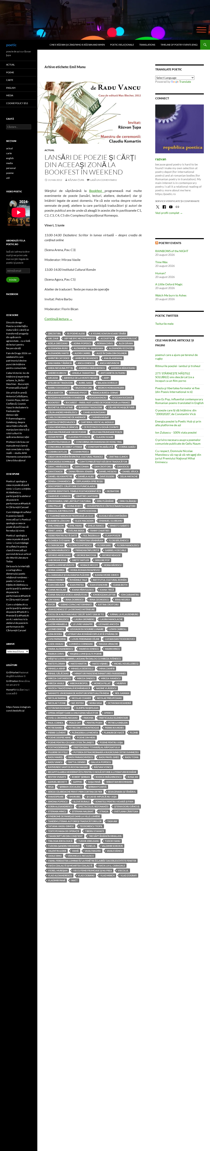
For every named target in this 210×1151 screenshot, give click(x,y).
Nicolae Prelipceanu (109, 698)
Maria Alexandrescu (60, 648)
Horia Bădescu (113, 565)
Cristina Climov (118, 456)
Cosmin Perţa (81, 451)
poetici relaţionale (122, 44)
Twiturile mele (164, 323)
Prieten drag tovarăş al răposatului (96, 747)
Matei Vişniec (100, 663)
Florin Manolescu (128, 545)
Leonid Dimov (56, 629)
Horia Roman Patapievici (85, 570)
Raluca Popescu (101, 762)
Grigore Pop (102, 560)
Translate (185, 81)
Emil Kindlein (56, 525)
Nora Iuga (95, 703)
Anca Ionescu (86, 363)
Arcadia (53, 377)
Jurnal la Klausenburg (124, 614)
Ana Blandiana (113, 358)
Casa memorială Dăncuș (63, 427)
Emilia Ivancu (96, 525)
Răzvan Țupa (76, 179)
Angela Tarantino (83, 373)
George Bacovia (86, 555)
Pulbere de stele (58, 752)
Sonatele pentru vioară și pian (114, 801)
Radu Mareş (55, 757)
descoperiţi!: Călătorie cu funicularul (72, 486)
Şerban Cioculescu (70, 786)
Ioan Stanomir (98, 584)
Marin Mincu (112, 648)
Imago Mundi (56, 579)
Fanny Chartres (100, 530)
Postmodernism (58, 747)
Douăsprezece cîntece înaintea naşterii (111, 506)
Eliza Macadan (84, 520)
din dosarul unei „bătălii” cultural (69, 501)
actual (49, 150)
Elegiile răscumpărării (113, 515)
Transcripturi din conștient (65, 836)
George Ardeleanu (59, 555)
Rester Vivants (57, 777)
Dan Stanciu (55, 471)
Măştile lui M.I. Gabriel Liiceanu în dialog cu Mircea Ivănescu (84, 658)
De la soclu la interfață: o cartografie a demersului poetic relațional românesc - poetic (18, 574)
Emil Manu (76, 525)
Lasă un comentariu (103, 179)
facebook (12, 294)
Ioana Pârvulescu (83, 589)
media (9, 95)
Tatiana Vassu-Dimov (61, 826)
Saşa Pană (94, 781)
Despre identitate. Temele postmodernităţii (74, 491)
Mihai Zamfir (107, 668)
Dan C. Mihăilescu (58, 466)
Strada (103, 811)
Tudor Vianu (112, 841)
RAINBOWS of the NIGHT (171, 251)
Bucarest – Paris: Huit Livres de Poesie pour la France (98, 402)
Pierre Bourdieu (114, 727)
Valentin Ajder (57, 850)
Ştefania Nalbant (83, 811)
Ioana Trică (107, 589)
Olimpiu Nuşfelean (87, 708)
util (8, 177)
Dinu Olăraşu (128, 501)
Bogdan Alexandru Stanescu (65, 397)
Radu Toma (132, 757)
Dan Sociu (123, 466)
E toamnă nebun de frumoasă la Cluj (70, 515)
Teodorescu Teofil (91, 826)
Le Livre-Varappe (83, 624)
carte (9, 80)
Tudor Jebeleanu (88, 841)
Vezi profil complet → (169, 213)
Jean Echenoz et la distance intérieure (71, 609)
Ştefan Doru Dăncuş (126, 806)
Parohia (88, 717)
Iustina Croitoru (108, 604)
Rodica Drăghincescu (109, 777)
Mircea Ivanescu (111, 678)
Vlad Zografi (128, 875)
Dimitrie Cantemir (87, 496)
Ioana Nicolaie (57, 589)
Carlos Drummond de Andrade (67, 417)
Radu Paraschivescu (80, 757)
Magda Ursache (108, 644)
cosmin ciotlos (57, 451)
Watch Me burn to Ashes (170, 295)
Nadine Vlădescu (106, 688)
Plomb (134, 732)
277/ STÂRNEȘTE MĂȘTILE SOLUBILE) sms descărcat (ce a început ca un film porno (174, 377)
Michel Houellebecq (126, 663)
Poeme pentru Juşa (111, 742)
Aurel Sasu (85, 382)
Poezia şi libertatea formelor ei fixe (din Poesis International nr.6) (177, 390)
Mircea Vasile (56, 683)
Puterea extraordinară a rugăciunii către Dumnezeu (106, 752)
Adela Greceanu (58, 343)
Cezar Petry (55, 437)
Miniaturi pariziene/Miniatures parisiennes (100, 673)
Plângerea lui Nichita (85, 732)
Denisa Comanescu (59, 481)
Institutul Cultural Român (110, 579)
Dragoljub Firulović (61, 511)
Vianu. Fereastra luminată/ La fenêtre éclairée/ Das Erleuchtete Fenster (92, 860)
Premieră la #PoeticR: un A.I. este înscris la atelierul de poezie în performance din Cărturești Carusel (17, 623)
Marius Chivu (56, 653)
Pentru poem (94, 722)
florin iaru (104, 545)
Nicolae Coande (81, 698)
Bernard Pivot (78, 392)
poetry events (170, 243)
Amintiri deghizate (86, 358)
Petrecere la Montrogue (83, 727)
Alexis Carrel (82, 353)
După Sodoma (87, 511)
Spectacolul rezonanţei (93, 806)
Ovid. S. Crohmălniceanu (63, 717)
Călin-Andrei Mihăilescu (62, 412)
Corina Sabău (127, 446)
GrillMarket (12, 672)
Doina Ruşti (74, 506)
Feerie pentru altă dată (62, 535)
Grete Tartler (80, 560)
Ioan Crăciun (56, 584)
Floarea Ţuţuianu (59, 540)
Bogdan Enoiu (97, 397)
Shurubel (75, 796)
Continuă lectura (58, 319)
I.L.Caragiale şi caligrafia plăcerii (68, 575)
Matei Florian (56, 663)
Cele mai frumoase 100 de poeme (67, 432)
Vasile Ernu (55, 855)
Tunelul (91, 846)
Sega (51, 786)
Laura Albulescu (58, 619)
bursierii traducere (90, 407)
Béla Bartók (55, 392)
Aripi (106, 377)
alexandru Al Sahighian (88, 348)
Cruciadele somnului (61, 461)
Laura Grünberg (84, 619)
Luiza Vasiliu (55, 644)
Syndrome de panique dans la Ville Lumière (74, 816)
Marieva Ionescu (89, 648)
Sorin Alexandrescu (60, 806)
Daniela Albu (86, 476)
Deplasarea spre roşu (89, 481)
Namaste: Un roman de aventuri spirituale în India (78, 693)
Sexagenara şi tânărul (122, 791)
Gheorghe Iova (57, 560)
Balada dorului (107, 382)
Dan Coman (82, 466)
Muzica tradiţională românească (69, 688)
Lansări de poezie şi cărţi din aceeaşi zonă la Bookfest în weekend (90, 164)
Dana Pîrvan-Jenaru (80, 471)
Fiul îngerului (91, 535)
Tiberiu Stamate (94, 831)
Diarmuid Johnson (59, 496)
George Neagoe (111, 555)
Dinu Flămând (105, 501)
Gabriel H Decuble (115, 550)
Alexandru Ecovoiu (121, 348)
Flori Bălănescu (119, 540)
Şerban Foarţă (97, 786)
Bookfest (97, 191)
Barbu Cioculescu (59, 387)
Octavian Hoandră (119, 703)
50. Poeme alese (76, 333)
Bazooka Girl (83, 387)
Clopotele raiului (59, 442)
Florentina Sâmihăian (89, 540)
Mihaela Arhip (56, 668)
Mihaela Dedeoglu (82, 668)
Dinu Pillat (54, 506)
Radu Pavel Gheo (109, 757)
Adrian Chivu (105, 343)
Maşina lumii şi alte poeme (86, 653)
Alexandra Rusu (58, 348)
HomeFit (11, 689)
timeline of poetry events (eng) (179, 44)
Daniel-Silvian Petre (60, 476)
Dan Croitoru (102, 466)
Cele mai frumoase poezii (107, 432)
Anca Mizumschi (109, 363)
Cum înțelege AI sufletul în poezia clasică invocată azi (18, 516)
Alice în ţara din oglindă (111, 353)
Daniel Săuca (130, 471)
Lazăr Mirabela (57, 624)
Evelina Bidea (76, 530)
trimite (12, 279)
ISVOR (51, 604)
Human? (160, 273)
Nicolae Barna (57, 698)
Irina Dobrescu (74, 599)
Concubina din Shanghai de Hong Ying (99, 442)
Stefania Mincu (57, 811)
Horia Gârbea (56, 570)
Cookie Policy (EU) (17, 103)
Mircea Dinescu (86, 678)
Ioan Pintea (77, 584)
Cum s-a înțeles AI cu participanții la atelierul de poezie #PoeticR (18, 608)
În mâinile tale (78, 579)
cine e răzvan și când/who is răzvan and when (77, 44)
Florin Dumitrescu (80, 545)
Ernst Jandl (55, 530)
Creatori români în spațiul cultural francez (75, 456)
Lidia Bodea (55, 634)
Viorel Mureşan (57, 870)
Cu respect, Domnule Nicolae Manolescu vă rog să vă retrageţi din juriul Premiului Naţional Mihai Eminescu (178, 456)
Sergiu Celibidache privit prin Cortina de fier (75, 791)
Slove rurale (81, 801)
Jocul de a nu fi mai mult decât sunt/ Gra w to (76, 614)
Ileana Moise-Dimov (107, 575)
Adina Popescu (82, 343)
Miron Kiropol (79, 683)
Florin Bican (55, 545)
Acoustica (106, 338)
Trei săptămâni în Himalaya (105, 836)
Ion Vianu (54, 599)
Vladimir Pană (56, 880)
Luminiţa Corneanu (81, 644)
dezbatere (113, 491)
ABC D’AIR (53, 338)
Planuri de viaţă (114, 732)
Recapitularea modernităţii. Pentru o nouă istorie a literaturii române (92, 772)
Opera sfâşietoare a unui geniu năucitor (73, 712)
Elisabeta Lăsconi (59, 520)
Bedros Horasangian (111, 387)
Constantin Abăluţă (100, 446)
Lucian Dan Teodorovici (120, 639)
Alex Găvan (126, 343)
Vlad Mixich (107, 875)
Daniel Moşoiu (108, 471)
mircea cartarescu (59, 678)
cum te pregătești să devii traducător (103, 461)
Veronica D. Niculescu (80, 855)
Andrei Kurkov (57, 373)
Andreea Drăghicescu (92, 368)
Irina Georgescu (99, 599)
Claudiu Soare (104, 437)
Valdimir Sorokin (112, 846)
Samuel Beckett (57, 781)
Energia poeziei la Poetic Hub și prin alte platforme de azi (178, 423)
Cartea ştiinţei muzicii (61, 422)
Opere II (108, 712)
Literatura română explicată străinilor (93, 634)
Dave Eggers (107, 476)
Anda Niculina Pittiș (60, 368)
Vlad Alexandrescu (60, 875)
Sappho (77, 781)
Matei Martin (79, 663)
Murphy (121, 683)
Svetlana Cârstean (126, 811)
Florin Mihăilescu (59, 550)
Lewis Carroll (118, 629)
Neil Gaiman (122, 693)
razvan (160, 159)
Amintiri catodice (59, 358)
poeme (10, 72)
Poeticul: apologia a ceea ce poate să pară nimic (17, 485)
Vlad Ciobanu (86, 875)
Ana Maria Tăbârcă (60, 363)
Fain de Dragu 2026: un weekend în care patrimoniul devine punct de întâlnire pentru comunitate (18, 361)
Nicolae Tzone (57, 703)
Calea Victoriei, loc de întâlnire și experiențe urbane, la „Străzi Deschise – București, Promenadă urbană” (17, 380)
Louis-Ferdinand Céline (85, 639)
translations (147, 44)
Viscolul (123, 870)
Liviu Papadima (57, 639)
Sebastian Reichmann (119, 781)
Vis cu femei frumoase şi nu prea (92, 870)
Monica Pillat (102, 683)
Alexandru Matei (58, 353)
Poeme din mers (86, 737)
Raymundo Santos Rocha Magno (68, 767)
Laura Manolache (111, 619)
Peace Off (75, 722)
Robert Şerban (81, 777)
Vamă (75, 850)
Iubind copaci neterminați (76, 604)
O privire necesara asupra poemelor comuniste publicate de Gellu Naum (178, 441)
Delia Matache (129, 476)
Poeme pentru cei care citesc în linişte (71, 742)
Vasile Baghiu (92, 850)
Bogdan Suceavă (122, 397)
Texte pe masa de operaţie (63, 831)
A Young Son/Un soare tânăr (108, 333)
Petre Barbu (55, 727)
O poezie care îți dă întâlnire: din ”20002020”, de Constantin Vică (175, 412)
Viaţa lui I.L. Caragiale (111, 865)
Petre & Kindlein (118, 722)
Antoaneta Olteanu (112, 373)
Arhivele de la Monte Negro (81, 377)
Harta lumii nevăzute (61, 565)
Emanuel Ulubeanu (110, 520)
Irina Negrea (122, 599)
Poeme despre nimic (59, 737)
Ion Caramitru (130, 594)
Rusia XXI (133, 777)
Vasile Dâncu (114, 850)
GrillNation (12, 681)
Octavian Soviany (59, 708)
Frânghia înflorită (87, 550)
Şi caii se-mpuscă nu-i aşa (102, 796)
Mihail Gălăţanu (58, 673)
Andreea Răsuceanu (123, 368)
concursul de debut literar (65, 446)
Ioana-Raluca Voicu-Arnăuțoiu (67, 594)
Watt (74, 880)
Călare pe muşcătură (121, 407)
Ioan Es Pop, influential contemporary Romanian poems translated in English (179, 401)
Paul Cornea (55, 722)
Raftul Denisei (77, 762)
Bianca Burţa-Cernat (106, 392)
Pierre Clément (57, 732)
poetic (11, 44)
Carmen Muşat (100, 417)
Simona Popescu (58, 801)
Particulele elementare (113, 717)
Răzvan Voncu (103, 767)
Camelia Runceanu (94, 412)
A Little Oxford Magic (169, 284)
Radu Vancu (55, 762)
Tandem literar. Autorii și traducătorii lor (75, 821)
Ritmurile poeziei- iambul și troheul (177, 366)
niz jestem (77, 703)
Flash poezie (112, 535)
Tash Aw (112, 821)
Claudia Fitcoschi (79, 437)
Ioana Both (120, 584)
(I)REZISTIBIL (54, 333)
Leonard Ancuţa (108, 624)
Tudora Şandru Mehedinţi (64, 846)
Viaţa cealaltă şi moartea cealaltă (70, 865)
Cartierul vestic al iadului (97, 422)
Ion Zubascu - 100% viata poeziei (176, 432)
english (10, 87)
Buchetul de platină (60, 407)
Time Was (161, 262)
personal (11, 168)
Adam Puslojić (128, 338)
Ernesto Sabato (119, 525)
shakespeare (56, 796)
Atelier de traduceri (60, 382)
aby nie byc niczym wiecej (79, 338)
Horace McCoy (89, 565)
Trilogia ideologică (60, 841)
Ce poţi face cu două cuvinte (101, 427)
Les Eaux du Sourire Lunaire (87, 629)
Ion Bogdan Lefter (104, 594)
